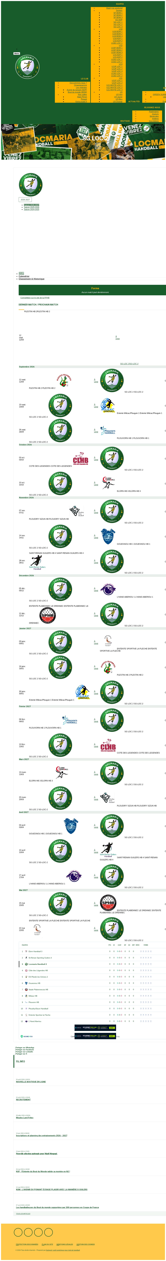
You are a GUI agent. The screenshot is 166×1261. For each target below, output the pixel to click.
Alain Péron (82, 97)
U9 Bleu (119, 99)
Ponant (84, 99)
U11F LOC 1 (117, 80)
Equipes (120, 4)
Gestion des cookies (86, 1244)
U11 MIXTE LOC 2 (114, 87)
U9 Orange (117, 101)
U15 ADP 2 (117, 57)
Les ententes (81, 87)
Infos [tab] (21, 273)
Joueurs (155, 114)
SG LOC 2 (117, 24)
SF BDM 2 (117, 15)
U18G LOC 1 (116, 43)
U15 (120, 45)
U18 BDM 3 (117, 36)
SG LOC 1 (117, 22)
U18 (120, 29)
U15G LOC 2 (116, 62)
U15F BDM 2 (116, 50)
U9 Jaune (118, 97)
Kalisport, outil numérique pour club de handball (63, 1250)
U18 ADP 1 (117, 38)
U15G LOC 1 (116, 59)
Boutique (125, 121)
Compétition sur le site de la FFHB (34, 298)
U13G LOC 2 (116, 76)
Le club (84, 79)
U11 (120, 78)
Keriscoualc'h (81, 101)
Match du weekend (114, 8)
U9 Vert (119, 94)
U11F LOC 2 (117, 83)
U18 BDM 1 (117, 31)
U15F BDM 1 (116, 48)
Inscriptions (154, 121)
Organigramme (80, 85)
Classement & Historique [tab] (31, 279)
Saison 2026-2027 (31, 205)
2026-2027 (25, 200)
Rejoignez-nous (152, 107)
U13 (120, 64)
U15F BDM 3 (116, 52)
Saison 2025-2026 (31, 207)
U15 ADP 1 (117, 55)
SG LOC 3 (117, 27)
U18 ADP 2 (117, 41)
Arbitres (155, 119)
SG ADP (118, 20)
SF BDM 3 (117, 17)
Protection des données (27, 1244)
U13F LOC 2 (117, 69)
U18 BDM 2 (117, 34)
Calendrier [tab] (24, 276)
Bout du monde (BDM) (77, 92)
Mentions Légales (65, 1244)
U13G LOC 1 (116, 73)
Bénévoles (154, 116)
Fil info (20, 1061)
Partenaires (154, 111)
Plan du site (47, 1244)
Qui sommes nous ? (78, 83)
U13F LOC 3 (117, 71)
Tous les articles (23, 1213)
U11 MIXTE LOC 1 (114, 85)
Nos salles (82, 94)
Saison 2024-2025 (31, 209)
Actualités (134, 102)
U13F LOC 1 (117, 66)
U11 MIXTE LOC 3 (114, 90)
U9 (121, 92)
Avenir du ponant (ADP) (77, 90)
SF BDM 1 (117, 13)
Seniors (119, 10)
